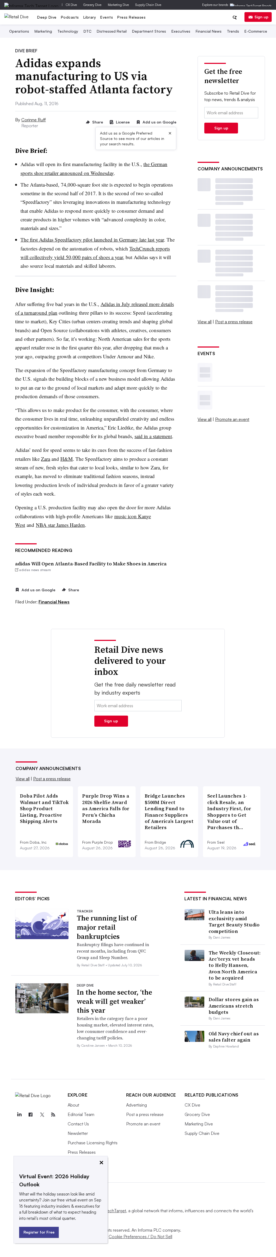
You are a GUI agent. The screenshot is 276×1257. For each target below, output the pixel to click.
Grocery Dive (92, 5)
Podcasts (70, 17)
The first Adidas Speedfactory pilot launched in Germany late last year (92, 239)
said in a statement (153, 436)
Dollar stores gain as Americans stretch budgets (234, 1005)
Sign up (261, 17)
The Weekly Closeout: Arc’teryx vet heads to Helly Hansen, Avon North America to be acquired (235, 965)
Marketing (43, 31)
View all (205, 321)
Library (89, 17)
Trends (233, 31)
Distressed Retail (112, 31)
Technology (67, 31)
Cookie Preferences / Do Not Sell (140, 1236)
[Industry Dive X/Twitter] (42, 1114)
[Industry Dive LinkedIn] (19, 1114)
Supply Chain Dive (148, 5)
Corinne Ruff (33, 119)
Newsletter (78, 1133)
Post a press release (234, 321)
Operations (19, 31)
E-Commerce (255, 31)
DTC (87, 31)
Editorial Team (81, 1114)
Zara (45, 458)
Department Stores (149, 31)
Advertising (136, 1105)
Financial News (209, 31)
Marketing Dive (118, 5)
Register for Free (38, 1232)
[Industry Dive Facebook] (30, 1114)
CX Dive (71, 5)
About (73, 1105)
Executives (180, 31)
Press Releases (131, 17)
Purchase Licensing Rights (93, 1142)
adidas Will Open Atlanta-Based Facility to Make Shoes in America (91, 563)
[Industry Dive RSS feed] (53, 1114)
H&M (66, 458)
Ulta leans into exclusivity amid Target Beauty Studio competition (234, 921)
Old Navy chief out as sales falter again (234, 1036)
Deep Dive (47, 17)
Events (106, 17)
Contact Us (78, 1124)
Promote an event (232, 419)
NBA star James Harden (60, 524)
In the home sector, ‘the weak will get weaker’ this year (114, 1001)
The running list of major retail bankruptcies (107, 927)
